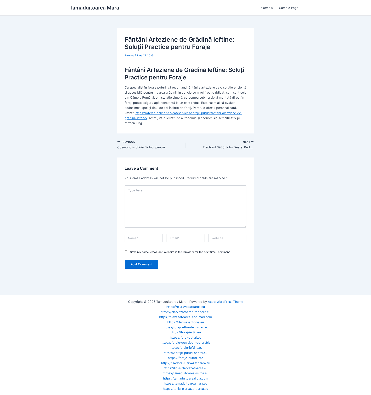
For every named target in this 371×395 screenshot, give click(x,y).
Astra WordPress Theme (225, 302)
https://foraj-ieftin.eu (185, 332)
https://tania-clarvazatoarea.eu (185, 389)
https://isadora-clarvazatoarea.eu (185, 363)
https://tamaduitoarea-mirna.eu (185, 373)
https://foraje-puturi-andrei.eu (185, 353)
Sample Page (288, 8)
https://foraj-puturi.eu (185, 337)
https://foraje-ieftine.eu (186, 347)
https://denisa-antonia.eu (185, 322)
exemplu (267, 8)
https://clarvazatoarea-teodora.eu (185, 312)
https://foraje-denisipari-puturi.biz (185, 342)
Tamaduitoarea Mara (94, 8)
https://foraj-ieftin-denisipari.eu (185, 327)
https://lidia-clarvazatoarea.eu (185, 368)
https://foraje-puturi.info (185, 358)
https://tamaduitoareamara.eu (185, 383)
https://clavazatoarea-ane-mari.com (185, 317)
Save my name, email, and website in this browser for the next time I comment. (180, 252)
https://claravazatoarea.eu (185, 307)
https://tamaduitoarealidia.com (185, 378)
